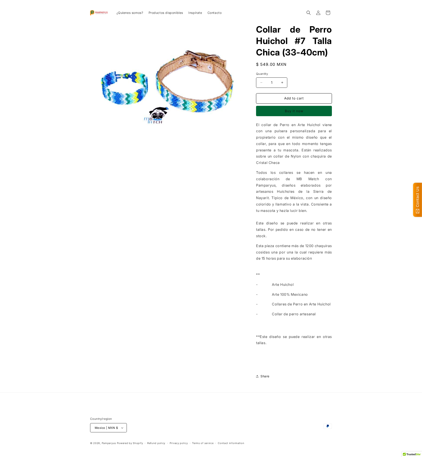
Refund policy (156, 443)
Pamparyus (109, 443)
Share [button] (264, 376)
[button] (308, 13)
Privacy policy (179, 443)
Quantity (262, 73)
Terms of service (202, 443)
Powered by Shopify (130, 443)
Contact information (231, 443)
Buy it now (294, 111)
